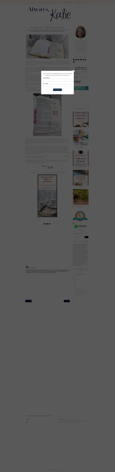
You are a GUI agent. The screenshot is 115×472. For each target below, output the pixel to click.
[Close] (73, 71)
